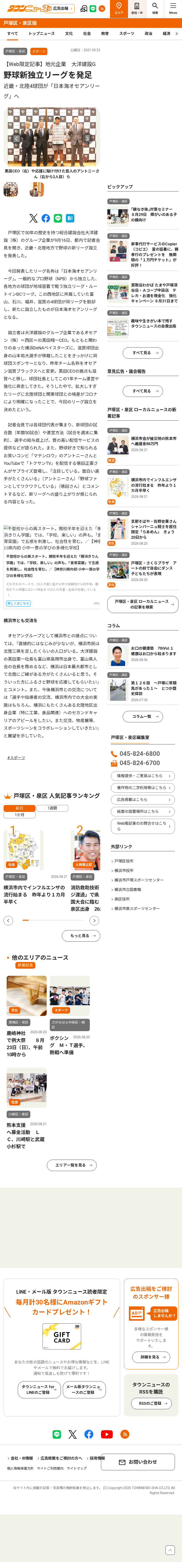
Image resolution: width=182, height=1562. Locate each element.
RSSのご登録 (150, 1403)
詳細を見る (150, 1357)
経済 (166, 33)
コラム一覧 (141, 716)
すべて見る (141, 353)
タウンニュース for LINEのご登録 (38, 1390)
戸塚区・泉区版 (20, 23)
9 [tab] (74, 920)
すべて (12, 33)
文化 (69, 33)
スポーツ (126, 33)
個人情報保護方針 (20, 1468)
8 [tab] (68, 920)
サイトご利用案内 (50, 1468)
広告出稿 (60, 8)
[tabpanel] (52, 143)
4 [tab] (44, 920)
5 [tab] (50, 920)
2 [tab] (32, 920)
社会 (87, 33)
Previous (17, 139)
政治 (148, 33)
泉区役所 (122, 899)
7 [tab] (62, 920)
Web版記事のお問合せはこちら (141, 826)
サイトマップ (77, 1468)
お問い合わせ (143, 1462)
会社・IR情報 (22, 1458)
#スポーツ (16, 758)
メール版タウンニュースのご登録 (83, 1390)
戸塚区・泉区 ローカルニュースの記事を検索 (142, 604)
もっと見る (79, 935)
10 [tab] (80, 920)
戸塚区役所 (123, 861)
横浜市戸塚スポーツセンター (139, 880)
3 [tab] (38, 920)
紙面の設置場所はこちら (138, 811)
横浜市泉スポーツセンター (137, 908)
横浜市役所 (123, 870)
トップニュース (41, 33)
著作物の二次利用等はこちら (141, 788)
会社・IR (137, 12)
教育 (105, 33)
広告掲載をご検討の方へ (61, 1458)
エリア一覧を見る (70, 1165)
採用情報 (97, 1458)
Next (87, 139)
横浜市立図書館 (127, 889)
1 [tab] (26, 920)
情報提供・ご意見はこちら (140, 776)
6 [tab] (56, 920)
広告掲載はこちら (132, 799)
